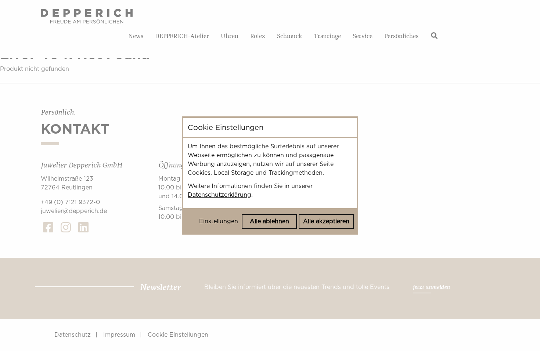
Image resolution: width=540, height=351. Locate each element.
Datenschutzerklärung (219, 194)
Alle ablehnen (269, 221)
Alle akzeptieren (326, 221)
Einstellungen (218, 221)
